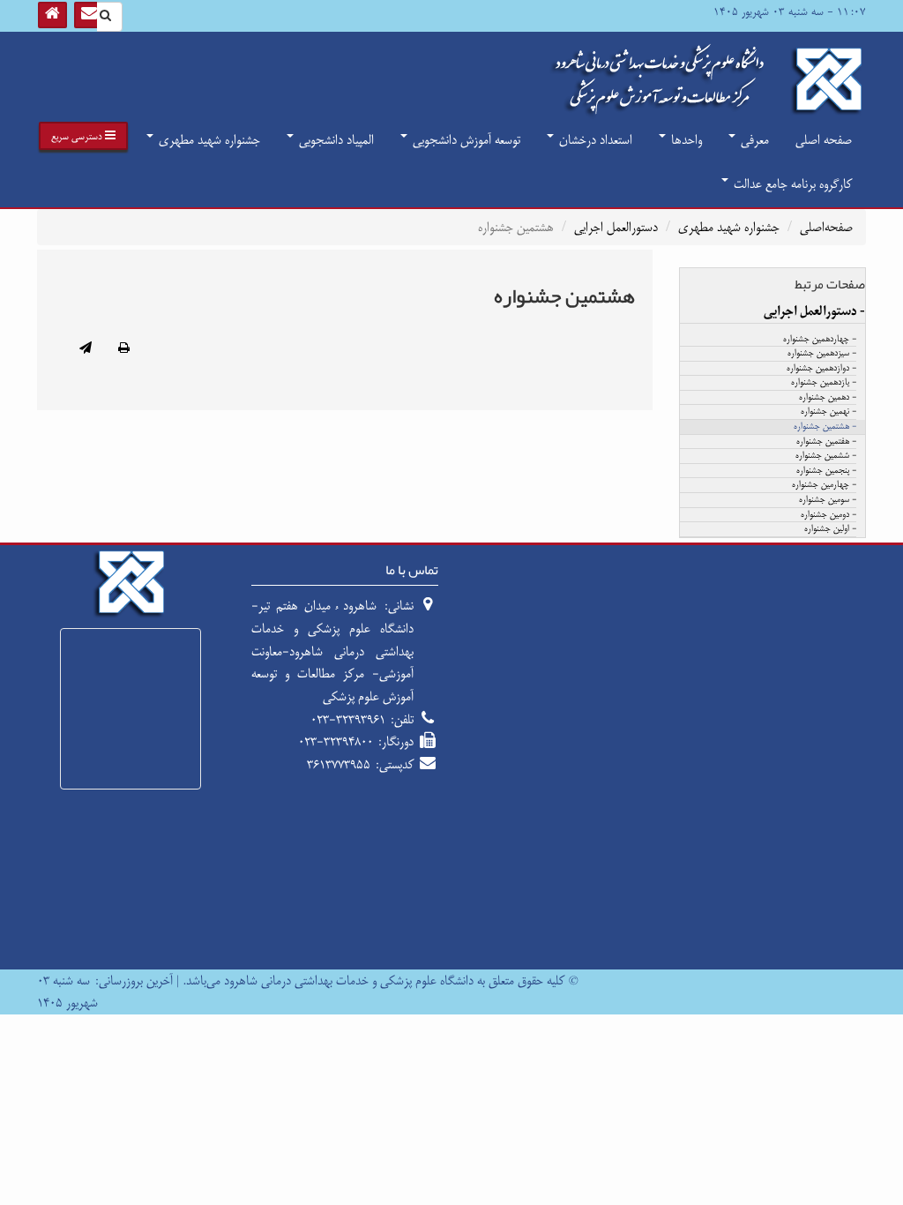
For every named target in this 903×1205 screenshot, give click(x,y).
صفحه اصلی (823, 140)
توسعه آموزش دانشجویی (464, 140)
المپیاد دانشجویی (334, 140)
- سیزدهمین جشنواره (821, 354)
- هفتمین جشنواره (826, 442)
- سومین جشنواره (827, 500)
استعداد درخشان (594, 140)
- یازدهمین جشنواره (823, 383)
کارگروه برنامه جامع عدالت (791, 184)
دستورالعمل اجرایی (616, 227)
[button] (83, 136)
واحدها (685, 140)
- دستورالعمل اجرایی (814, 311)
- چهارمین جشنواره (824, 485)
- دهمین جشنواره (827, 398)
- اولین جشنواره (830, 529)
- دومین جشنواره (828, 515)
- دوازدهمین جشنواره (821, 369)
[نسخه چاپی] (124, 349)
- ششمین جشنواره (825, 456)
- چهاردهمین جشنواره (819, 340)
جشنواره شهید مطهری (207, 140)
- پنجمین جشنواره (826, 471)
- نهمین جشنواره (828, 412)
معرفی (753, 140)
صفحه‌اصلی (826, 227)
